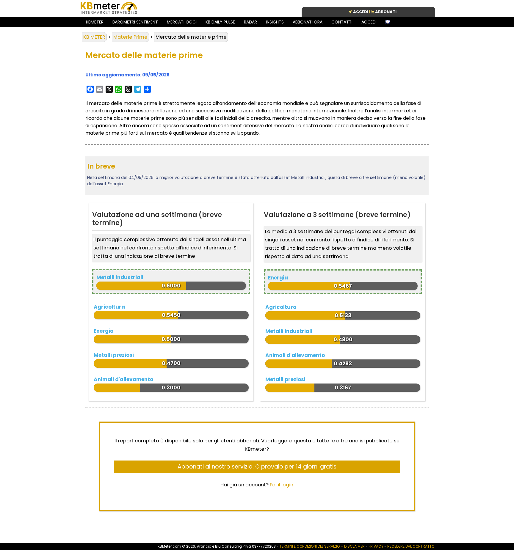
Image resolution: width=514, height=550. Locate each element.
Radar (250, 22)
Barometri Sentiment (135, 22)
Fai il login (281, 484)
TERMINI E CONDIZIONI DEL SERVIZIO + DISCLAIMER (322, 546)
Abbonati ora (307, 22)
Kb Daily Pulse (220, 22)
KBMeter (95, 22)
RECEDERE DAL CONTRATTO (410, 546)
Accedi (369, 22)
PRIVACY (376, 546)
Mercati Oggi (182, 22)
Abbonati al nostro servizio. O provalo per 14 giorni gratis (257, 467)
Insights (275, 22)
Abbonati (386, 12)
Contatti (341, 22)
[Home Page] (108, 13)
